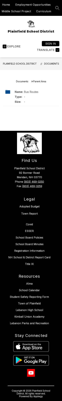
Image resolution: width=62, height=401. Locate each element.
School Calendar (29, 290)
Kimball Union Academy (29, 316)
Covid (29, 224)
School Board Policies (29, 237)
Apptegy (38, 396)
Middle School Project (16, 11)
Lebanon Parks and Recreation (29, 323)
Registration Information (29, 250)
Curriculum (43, 11)
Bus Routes (31, 91)
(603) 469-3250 (34, 181)
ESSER (29, 231)
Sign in (50, 43)
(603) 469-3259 (32, 186)
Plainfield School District (20, 63)
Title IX (29, 264)
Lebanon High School (29, 310)
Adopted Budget (29, 206)
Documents (51, 63)
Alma (29, 283)
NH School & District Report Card (29, 257)
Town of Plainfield (29, 303)
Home (6, 4)
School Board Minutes (29, 244)
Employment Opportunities (33, 4)
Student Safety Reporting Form (29, 296)
